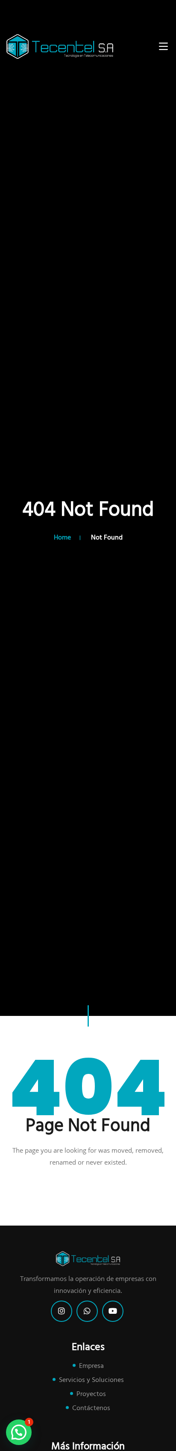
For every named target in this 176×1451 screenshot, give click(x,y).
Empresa (91, 1366)
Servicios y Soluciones (91, 1380)
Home (62, 537)
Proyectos (91, 1394)
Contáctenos (91, 1408)
